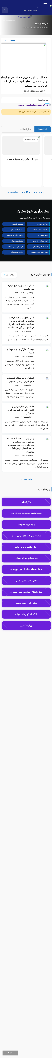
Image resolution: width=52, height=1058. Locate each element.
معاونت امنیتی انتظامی (40, 229)
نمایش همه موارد (17, 229)
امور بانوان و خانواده (40, 241)
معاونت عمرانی (42, 224)
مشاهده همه (9, 275)
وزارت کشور (26, 625)
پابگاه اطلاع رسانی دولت (26, 614)
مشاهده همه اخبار (12, 192)
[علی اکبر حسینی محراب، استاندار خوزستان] (34, 105)
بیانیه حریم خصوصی (26, 524)
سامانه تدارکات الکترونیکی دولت (26, 535)
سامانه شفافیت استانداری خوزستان (26, 569)
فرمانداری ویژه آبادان (15, 246)
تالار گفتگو (26, 502)
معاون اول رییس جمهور (26, 603)
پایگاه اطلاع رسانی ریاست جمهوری (26, 592)
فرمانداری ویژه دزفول (40, 246)
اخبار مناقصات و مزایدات (26, 547)
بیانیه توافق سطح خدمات (26, 558)
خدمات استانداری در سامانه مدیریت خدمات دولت (26, 513)
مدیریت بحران (43, 235)
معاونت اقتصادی (17, 224)
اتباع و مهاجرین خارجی (15, 235)
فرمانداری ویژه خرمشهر (39, 252)
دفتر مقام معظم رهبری (26, 580)
